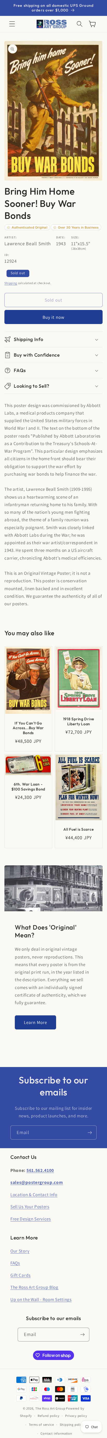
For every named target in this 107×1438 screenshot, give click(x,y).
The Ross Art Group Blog (34, 1287)
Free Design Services (30, 1219)
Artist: (10, 237)
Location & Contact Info (33, 1194)
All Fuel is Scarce (78, 829)
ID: (6, 255)
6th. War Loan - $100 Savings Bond (28, 787)
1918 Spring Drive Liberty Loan (78, 721)
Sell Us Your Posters (29, 1206)
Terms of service (41, 1424)
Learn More (35, 1022)
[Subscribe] (89, 1132)
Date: (60, 237)
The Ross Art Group (50, 1408)
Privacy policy (76, 1415)
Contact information (56, 1433)
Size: (75, 237)
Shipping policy (72, 1424)
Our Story (19, 1251)
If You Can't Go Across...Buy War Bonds (28, 728)
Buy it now (54, 317)
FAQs (15, 1263)
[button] (12, 24)
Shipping (10, 283)
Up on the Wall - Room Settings (41, 1299)
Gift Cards (20, 1275)
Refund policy (48, 1415)
